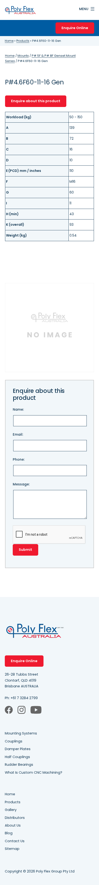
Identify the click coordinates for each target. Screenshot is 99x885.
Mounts (23, 56)
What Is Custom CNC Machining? (33, 772)
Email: (18, 434)
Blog (8, 833)
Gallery (11, 809)
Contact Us (15, 841)
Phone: (19, 459)
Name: (18, 409)
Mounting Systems (21, 733)
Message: (21, 484)
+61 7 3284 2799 (24, 698)
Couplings (13, 741)
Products (22, 41)
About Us (13, 825)
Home (9, 41)
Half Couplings (17, 756)
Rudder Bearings (19, 764)
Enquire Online (75, 27)
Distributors (15, 817)
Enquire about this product (35, 101)
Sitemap (12, 848)
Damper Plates (18, 749)
